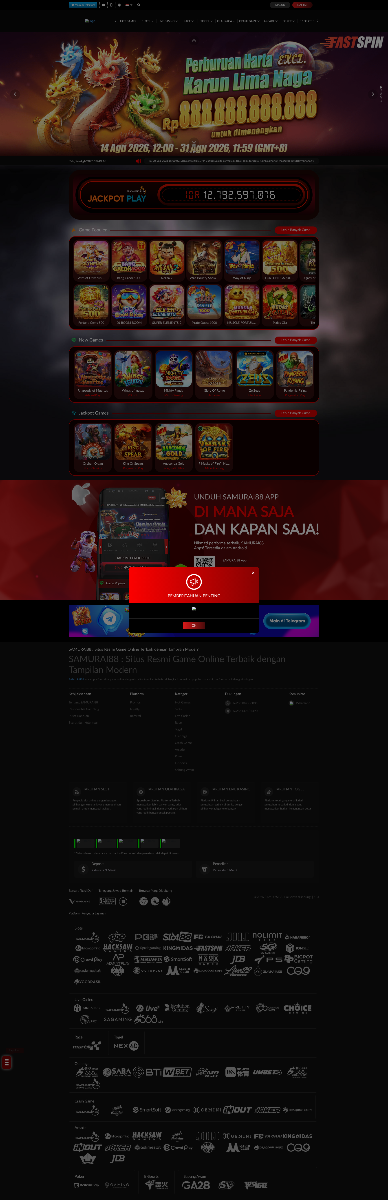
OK (194, 625)
